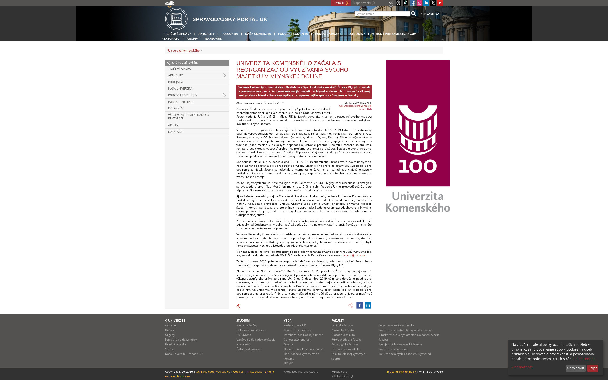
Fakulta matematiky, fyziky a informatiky (405, 330)
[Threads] (398, 3)
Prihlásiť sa (429, 13)
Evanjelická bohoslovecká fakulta (400, 344)
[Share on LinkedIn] (368, 305)
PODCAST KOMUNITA (293, 34)
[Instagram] (419, 3)
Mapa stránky (362, 3)
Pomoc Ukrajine (328, 34)
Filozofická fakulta (343, 335)
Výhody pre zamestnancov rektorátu (188, 117)
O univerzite (175, 320)
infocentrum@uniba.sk (401, 372)
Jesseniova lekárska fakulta (396, 325)
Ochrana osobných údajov (213, 372)
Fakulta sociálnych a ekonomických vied (405, 354)
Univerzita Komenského (184, 50)
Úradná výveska (175, 344)
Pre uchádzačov (246, 325)
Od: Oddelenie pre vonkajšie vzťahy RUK (355, 107)
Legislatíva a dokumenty (181, 339)
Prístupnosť (254, 372)
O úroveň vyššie (185, 63)
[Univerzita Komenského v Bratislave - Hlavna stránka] (176, 19)
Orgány (170, 335)
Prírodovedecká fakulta (346, 339)
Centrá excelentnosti (297, 339)
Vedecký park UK (295, 325)
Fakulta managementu (393, 349)
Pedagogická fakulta (344, 344)
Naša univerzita (258, 34)
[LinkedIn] (426, 3)
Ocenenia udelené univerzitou (303, 349)
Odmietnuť (575, 368)
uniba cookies (584, 358)
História (170, 330)
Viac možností (522, 367)
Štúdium (243, 320)
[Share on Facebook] (359, 305)
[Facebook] (412, 3)
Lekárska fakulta (342, 325)
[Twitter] (433, 3)
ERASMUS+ (243, 335)
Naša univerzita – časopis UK (184, 354)
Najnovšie (213, 38)
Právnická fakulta (342, 330)
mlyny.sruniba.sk (353, 255)
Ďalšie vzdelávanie (248, 349)
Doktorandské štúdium (251, 330)
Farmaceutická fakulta (346, 349)
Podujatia (230, 34)
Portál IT (339, 3)
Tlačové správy (178, 34)
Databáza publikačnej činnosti (303, 335)
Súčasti (170, 349)
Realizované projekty (297, 330)
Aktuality (206, 34)
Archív (192, 38)
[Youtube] (440, 3)
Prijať (593, 368)
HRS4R (288, 363)
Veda (287, 320)
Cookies (238, 372)
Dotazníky (357, 34)
